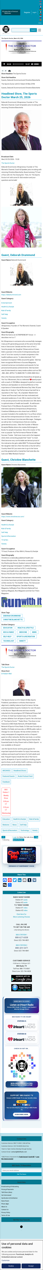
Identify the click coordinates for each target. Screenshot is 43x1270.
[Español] (41, 20)
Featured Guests (9, 776)
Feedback (6, 782)
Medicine (23, 632)
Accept (31, 1266)
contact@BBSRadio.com (19, 1152)
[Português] (41, 14)
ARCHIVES (6, 771)
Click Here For (21, 914)
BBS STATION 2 (21, 945)
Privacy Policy (5, 1212)
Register (27, 12)
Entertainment (6, 303)
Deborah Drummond (12, 616)
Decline (11, 1266)
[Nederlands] (41, 4)
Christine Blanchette (13, 620)
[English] (41, 1)
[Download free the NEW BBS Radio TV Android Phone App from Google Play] (21, 978)
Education (7, 628)
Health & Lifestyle (7, 307)
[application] (21, 64)
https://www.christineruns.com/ (12, 516)
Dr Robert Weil (6, 674)
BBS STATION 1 (21, 935)
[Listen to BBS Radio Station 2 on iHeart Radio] (22, 1039)
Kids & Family (6, 310)
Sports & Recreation (8, 536)
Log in (34, 12)
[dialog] (21, 1255)
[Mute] (32, 64)
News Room (5, 1201)
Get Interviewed (6, 1195)
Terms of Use (5, 1215)
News (34, 632)
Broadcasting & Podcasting (10, 1186)
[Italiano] (41, 12)
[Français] (41, 6)
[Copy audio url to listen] (5, 71)
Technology (8, 641)
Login (15, 837)
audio (26, 900)
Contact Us (4, 1209)
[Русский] (41, 17)
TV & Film (4, 540)
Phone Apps (5, 1204)
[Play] (4, 64)
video (26, 908)
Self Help (4, 314)
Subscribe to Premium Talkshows (11, 12)
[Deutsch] (41, 9)
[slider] (18, 64)
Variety (4, 318)
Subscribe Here (22, 1114)
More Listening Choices (21, 917)
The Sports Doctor (8, 163)
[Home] (6, 30)
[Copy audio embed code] (2, 71)
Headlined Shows (20, 771)
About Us (4, 1207)
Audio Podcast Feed (25, 776)
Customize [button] (6, 1260)
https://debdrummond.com (11, 295)
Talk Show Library (6, 1192)
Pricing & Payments (7, 1189)
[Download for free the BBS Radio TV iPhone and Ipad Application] (21, 987)
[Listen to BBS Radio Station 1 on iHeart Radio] (22, 1026)
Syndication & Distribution (9, 1198)
